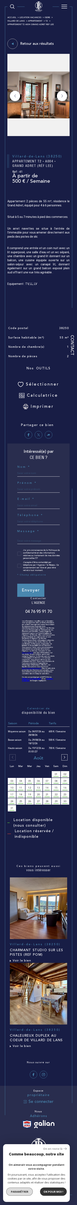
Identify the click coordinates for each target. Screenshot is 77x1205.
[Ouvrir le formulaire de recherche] (12, 6)
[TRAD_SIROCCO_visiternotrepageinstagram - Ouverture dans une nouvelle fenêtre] (43, 1074)
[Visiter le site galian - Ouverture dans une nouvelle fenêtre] (44, 1124)
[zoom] (38, 135)
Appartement (35, 21)
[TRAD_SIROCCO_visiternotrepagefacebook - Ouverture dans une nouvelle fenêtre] (33, 1074)
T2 (47, 21)
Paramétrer (19, 1191)
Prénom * (27, 483)
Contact (72, 345)
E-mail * (25, 499)
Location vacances (30, 17)
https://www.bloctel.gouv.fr (31, 668)
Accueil (11, 17)
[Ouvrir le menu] (64, 6)
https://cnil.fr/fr (27, 653)
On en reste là (52, 1148)
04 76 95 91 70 (38, 612)
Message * (28, 531)
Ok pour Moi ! (53, 1191)
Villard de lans (16, 21)
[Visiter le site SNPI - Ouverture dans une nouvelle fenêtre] (27, 1124)
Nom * (23, 467)
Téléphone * (30, 515)
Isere (47, 17)
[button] (62, 96)
